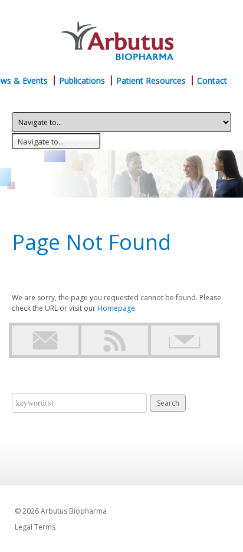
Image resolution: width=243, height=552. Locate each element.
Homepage (116, 308)
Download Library (184, 340)
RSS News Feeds (114, 340)
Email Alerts (45, 340)
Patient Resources (151, 80)
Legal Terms (35, 527)
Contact (212, 80)
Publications (82, 80)
